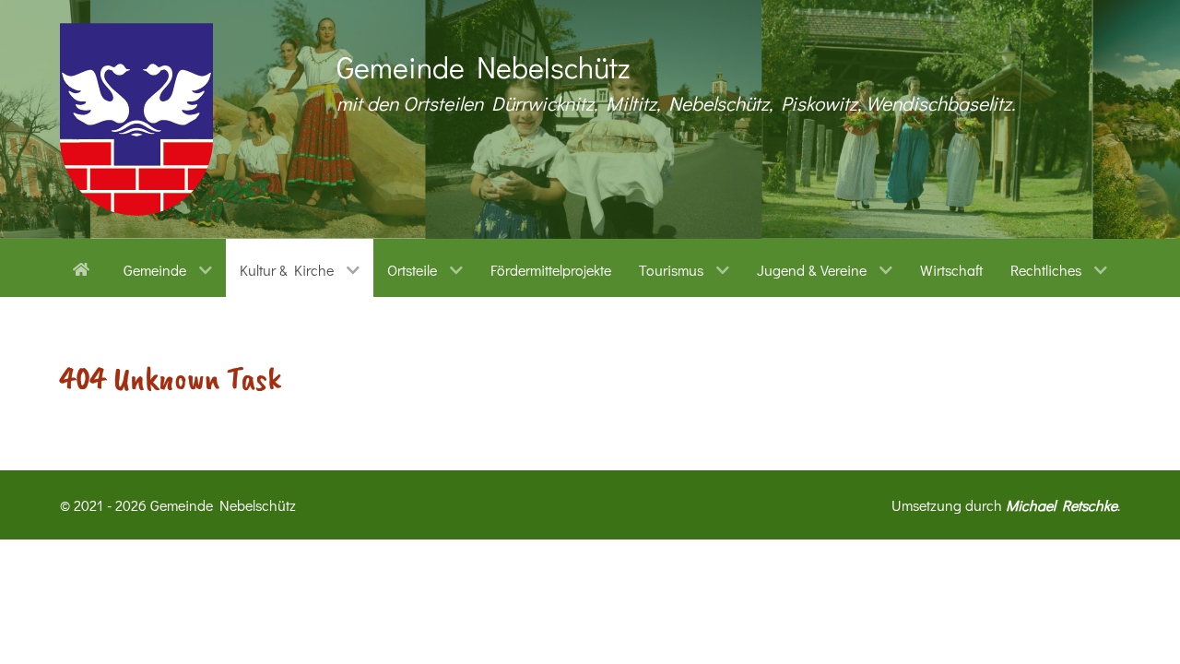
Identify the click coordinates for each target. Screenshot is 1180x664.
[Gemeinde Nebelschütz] (136, 119)
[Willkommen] (84, 267)
